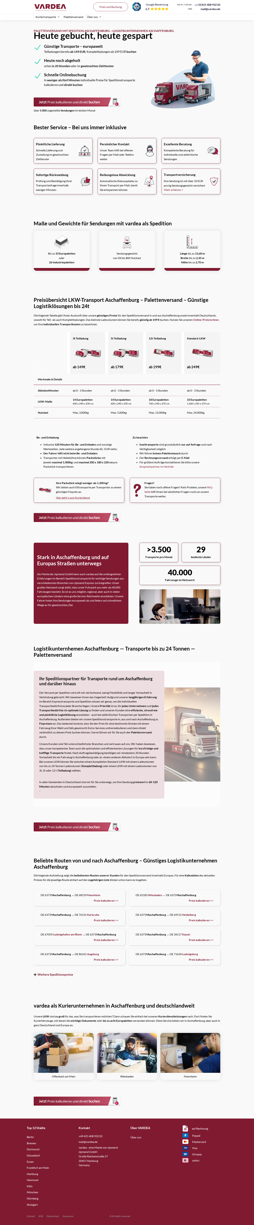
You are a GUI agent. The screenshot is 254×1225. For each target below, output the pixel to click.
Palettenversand (73, 16)
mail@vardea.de (210, 9)
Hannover (33, 1180)
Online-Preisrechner (206, 319)
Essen (30, 1161)
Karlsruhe (93, 914)
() (207, 4)
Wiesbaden (155, 895)
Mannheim (93, 895)
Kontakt (31, 1216)
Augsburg (93, 954)
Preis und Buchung (111, 6)
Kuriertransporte (46, 16)
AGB (40, 1216)
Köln (29, 1186)
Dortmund (33, 1149)
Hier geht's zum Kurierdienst (73, 497)
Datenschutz (52, 1216)
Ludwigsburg (190, 954)
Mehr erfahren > (173, 189)
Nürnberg (32, 1198)
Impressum (68, 1216)
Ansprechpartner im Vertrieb (156, 466)
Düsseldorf (33, 1155)
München (32, 1192)
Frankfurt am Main (38, 1167)
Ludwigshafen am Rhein (67, 934)
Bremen (31, 1143)
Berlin (30, 1137)
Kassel (186, 934)
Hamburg (32, 1173)
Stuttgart (32, 1204)
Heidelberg (189, 914)
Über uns (92, 16)
